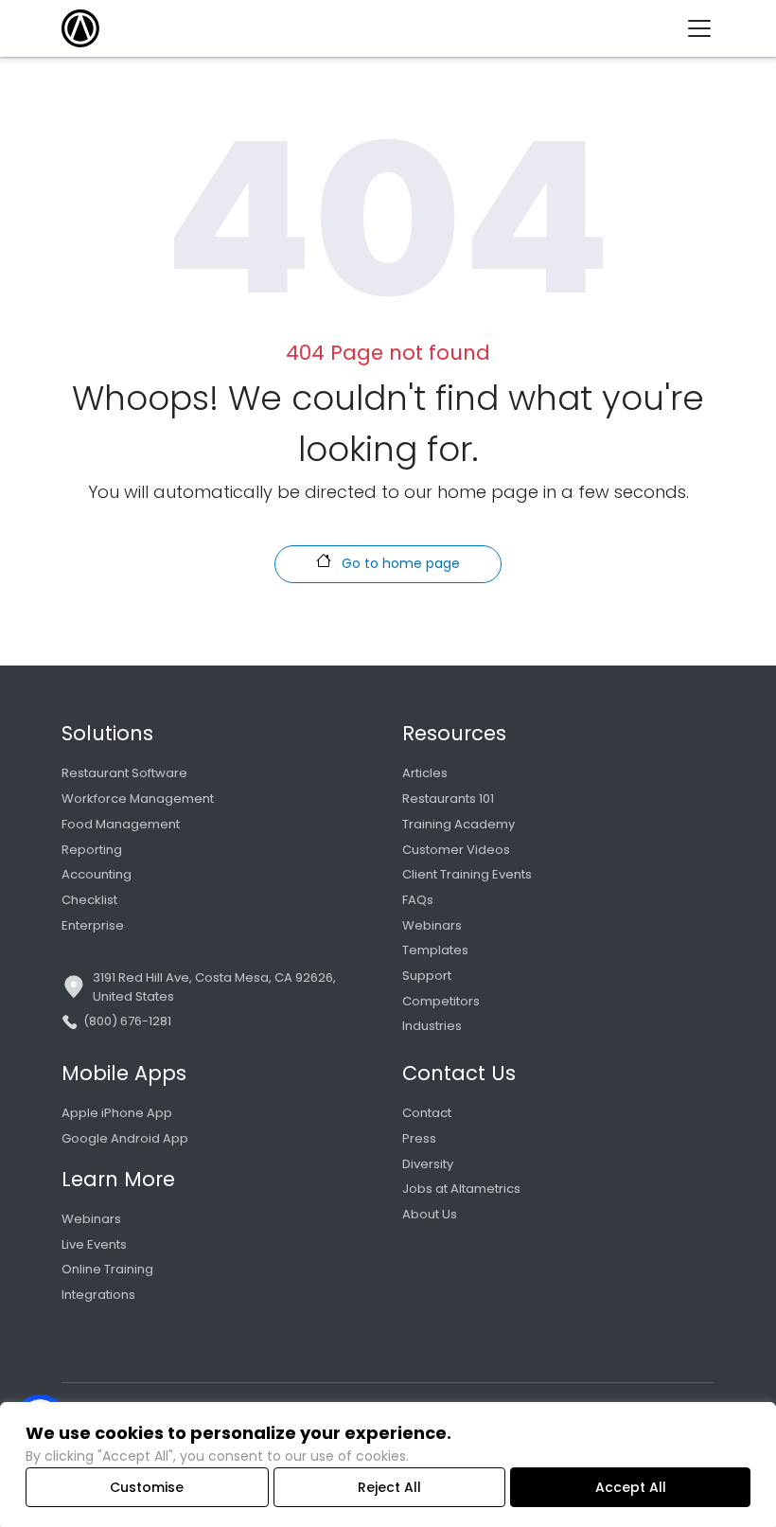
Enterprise (93, 925)
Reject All (389, 1487)
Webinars (432, 925)
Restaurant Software (124, 773)
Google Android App (125, 1138)
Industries (432, 1026)
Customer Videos (456, 850)
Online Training (107, 1269)
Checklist (89, 900)
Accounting (97, 874)
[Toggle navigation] (706, 28)
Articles (425, 773)
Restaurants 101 (448, 799)
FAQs (417, 900)
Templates (435, 950)
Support (426, 976)
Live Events (94, 1244)
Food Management (121, 824)
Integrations (98, 1295)
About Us (429, 1214)
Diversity (427, 1164)
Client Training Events (467, 874)
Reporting (92, 850)
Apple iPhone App (117, 1113)
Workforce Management (138, 799)
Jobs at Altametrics (461, 1189)
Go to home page (399, 563)
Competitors (441, 1001)
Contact (426, 1113)
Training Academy (458, 824)
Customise (147, 1487)
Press (419, 1138)
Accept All (630, 1487)
